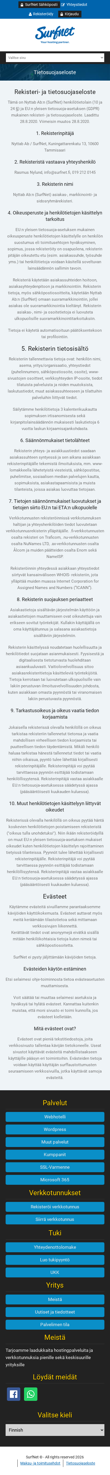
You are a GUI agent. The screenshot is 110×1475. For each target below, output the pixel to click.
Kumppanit (55, 1154)
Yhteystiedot (76, 4)
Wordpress (55, 1129)
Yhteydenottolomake (55, 1247)
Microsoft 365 (54, 1179)
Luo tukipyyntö (55, 1259)
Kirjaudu (72, 14)
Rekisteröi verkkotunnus (55, 1206)
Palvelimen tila (54, 1324)
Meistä (55, 1299)
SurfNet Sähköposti (41, 4)
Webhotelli (55, 1116)
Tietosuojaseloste (80, 1463)
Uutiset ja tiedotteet (55, 1312)
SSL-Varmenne (55, 1167)
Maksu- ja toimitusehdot (40, 1463)
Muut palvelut (55, 1142)
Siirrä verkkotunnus (55, 1219)
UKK (54, 1272)
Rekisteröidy (43, 14)
